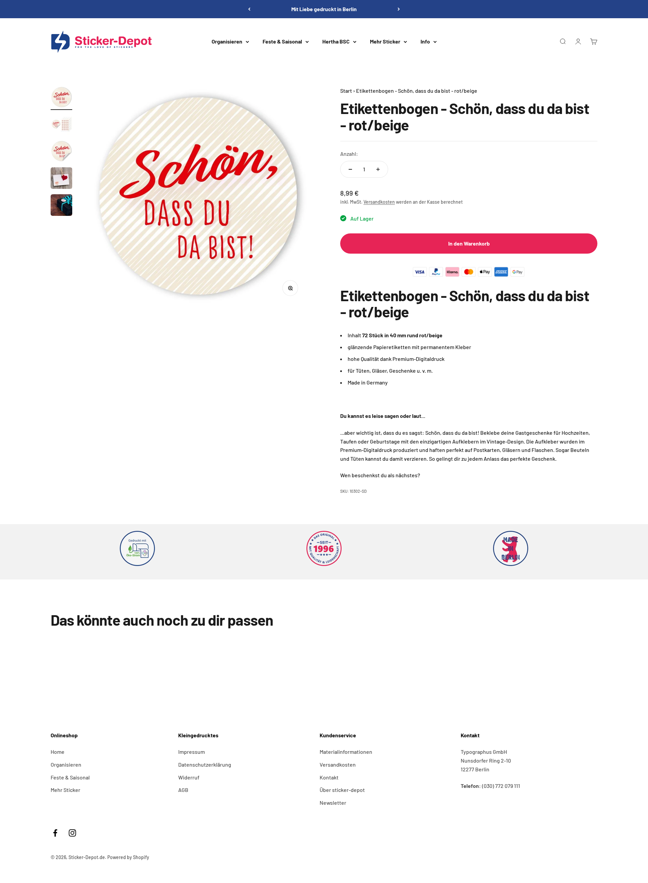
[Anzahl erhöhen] (378, 169)
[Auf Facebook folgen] (55, 832)
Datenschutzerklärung (204, 764)
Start (346, 90)
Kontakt (329, 777)
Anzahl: (349, 153)
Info (425, 41)
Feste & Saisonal (282, 41)
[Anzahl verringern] (350, 169)
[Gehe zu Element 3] (61, 152)
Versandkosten (379, 202)
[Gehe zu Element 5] (61, 206)
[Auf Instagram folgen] (72, 832)
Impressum (191, 751)
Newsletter (333, 802)
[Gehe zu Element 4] (61, 179)
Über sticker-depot (342, 790)
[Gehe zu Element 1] (61, 98)
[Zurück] (249, 9)
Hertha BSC (336, 41)
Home (57, 751)
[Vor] (399, 9)
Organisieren (227, 41)
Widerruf (188, 777)
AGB (183, 790)
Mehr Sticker (385, 41)
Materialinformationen (346, 751)
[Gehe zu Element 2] (61, 125)
